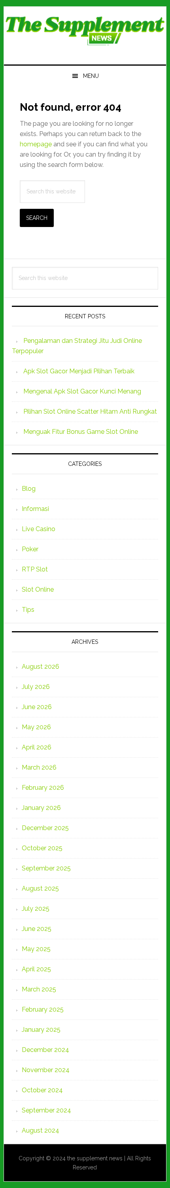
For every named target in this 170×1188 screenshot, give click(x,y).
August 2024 (40, 1130)
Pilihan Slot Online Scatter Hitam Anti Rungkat (90, 411)
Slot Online (38, 589)
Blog (29, 488)
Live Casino (38, 529)
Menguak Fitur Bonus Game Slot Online (80, 431)
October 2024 (42, 1090)
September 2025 (46, 868)
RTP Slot (35, 569)
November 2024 (46, 1070)
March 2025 (39, 989)
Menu (91, 76)
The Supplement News (85, 32)
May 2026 (36, 727)
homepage (36, 144)
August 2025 (40, 888)
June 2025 (36, 929)
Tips (28, 609)
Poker (30, 549)
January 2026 (41, 808)
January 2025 (41, 1029)
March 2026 (39, 767)
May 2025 (36, 949)
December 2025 (45, 828)
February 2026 (43, 787)
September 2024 (46, 1110)
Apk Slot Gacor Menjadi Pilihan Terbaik (78, 371)
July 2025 (35, 908)
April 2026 (36, 747)
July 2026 (36, 686)
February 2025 (43, 1009)
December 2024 (45, 1050)
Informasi (35, 509)
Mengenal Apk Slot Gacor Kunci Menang (82, 391)
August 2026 (40, 666)
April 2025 (36, 969)
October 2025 (42, 848)
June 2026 (37, 707)
